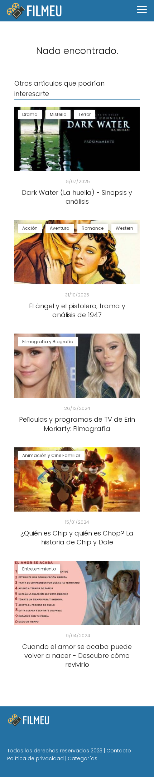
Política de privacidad (35, 758)
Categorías (82, 758)
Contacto (118, 750)
